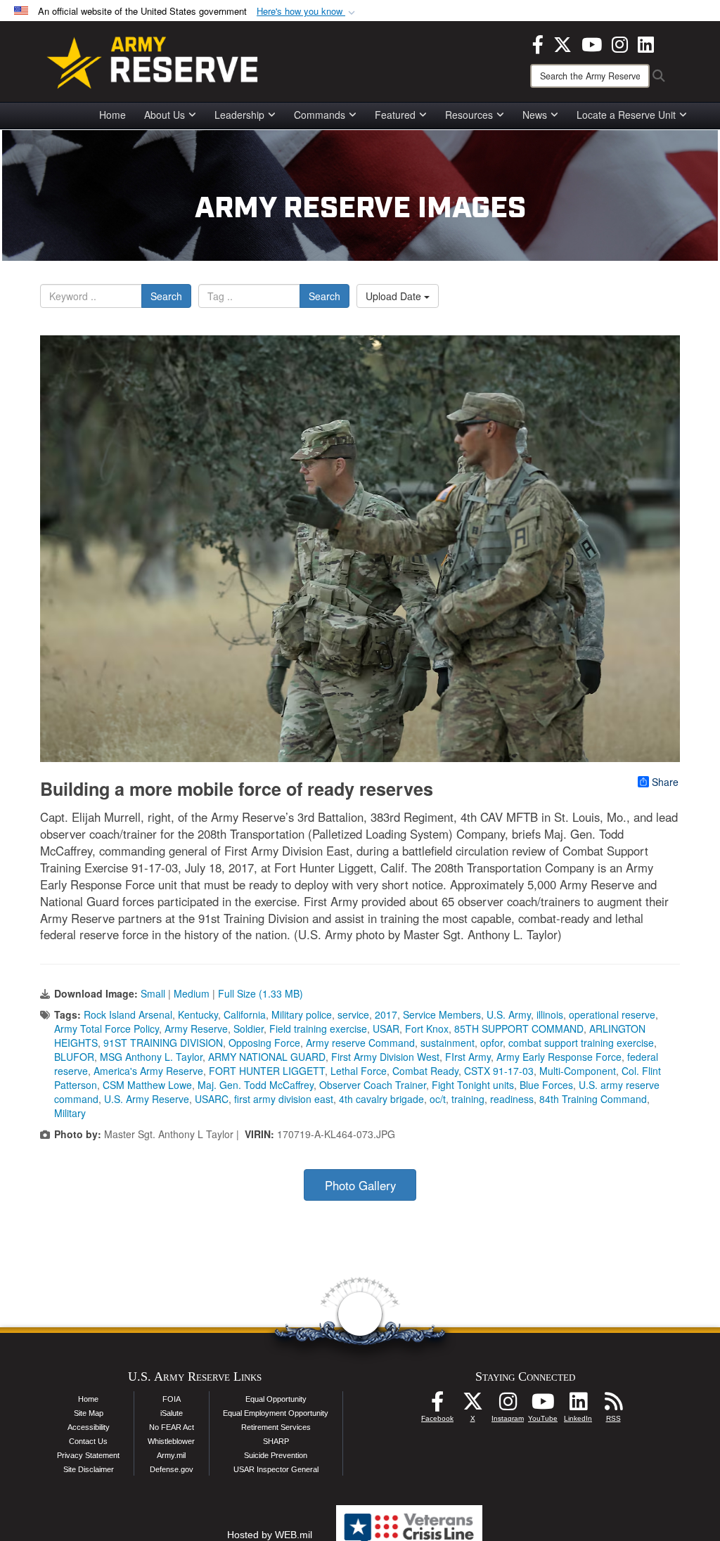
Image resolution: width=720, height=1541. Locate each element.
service (353, 1014)
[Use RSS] (613, 1405)
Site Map (88, 1413)
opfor (491, 1043)
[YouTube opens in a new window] (591, 43)
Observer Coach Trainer (372, 1085)
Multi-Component (577, 1071)
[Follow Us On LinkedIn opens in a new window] (578, 1405)
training (467, 1099)
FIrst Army (468, 1057)
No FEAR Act (171, 1427)
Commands (319, 115)
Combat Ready (425, 1071)
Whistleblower (171, 1441)
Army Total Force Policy (106, 1028)
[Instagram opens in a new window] (620, 43)
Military (70, 1113)
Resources (469, 115)
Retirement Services (276, 1427)
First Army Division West (385, 1057)
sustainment (447, 1043)
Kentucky (198, 1014)
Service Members (442, 1014)
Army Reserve (196, 1028)
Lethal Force (358, 1071)
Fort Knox (427, 1028)
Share (665, 781)
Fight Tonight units (473, 1085)
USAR (386, 1028)
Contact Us (88, 1441)
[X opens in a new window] (562, 43)
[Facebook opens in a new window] (538, 43)
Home (112, 115)
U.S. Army (509, 1014)
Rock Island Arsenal (128, 1014)
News (534, 115)
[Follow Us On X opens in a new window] (472, 1405)
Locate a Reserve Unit (626, 115)
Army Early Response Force (559, 1057)
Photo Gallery (360, 1185)
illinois (549, 1014)
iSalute (171, 1413)
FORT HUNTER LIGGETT (267, 1071)
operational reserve (612, 1014)
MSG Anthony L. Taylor (151, 1057)
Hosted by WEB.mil (269, 1534)
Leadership (239, 115)
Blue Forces (546, 1085)
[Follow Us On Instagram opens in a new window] (507, 1405)
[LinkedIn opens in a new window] (646, 43)
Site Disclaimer (88, 1469)
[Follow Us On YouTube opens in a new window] (542, 1405)
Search (166, 296)
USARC (212, 1099)
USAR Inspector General (276, 1469)
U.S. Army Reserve (146, 1099)
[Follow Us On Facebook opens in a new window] (437, 1405)
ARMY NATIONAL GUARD (267, 1057)
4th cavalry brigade (381, 1099)
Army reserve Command (360, 1043)
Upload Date (395, 296)
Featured (395, 115)
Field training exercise (318, 1028)
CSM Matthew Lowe (147, 1085)
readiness (512, 1099)
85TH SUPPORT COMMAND (519, 1028)
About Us (164, 115)
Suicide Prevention (275, 1455)
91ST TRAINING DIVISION (163, 1043)
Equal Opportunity (276, 1399)
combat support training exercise (581, 1043)
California (245, 1014)
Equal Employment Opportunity (275, 1413)
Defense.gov (171, 1469)
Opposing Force (264, 1043)
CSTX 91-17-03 (499, 1071)
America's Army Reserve (148, 1071)
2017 (386, 1014)
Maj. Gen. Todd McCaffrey (256, 1085)
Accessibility (89, 1427)
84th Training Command (593, 1099)
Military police (301, 1014)
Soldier (248, 1028)
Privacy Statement (88, 1455)
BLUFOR (74, 1057)
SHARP (276, 1441)
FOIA (171, 1399)
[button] (307, 11)
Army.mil (171, 1455)
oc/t (438, 1099)
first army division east (283, 1099)
